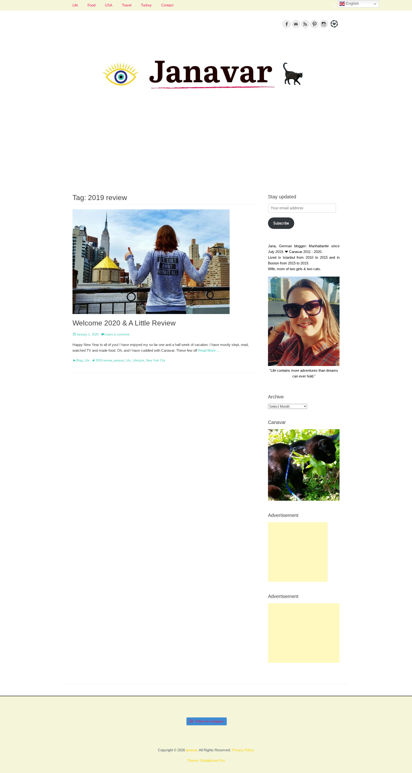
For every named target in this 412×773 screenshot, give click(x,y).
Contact (167, 5)
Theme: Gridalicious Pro (206, 760)
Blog (79, 360)
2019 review (104, 360)
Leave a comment (117, 334)
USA (108, 5)
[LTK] (334, 28)
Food (91, 5)
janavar (119, 360)
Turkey (146, 5)
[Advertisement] (206, 148)
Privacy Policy (243, 750)
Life (75, 5)
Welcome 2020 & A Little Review (124, 323)
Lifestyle (138, 360)
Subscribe (281, 223)
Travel (126, 5)
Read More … (209, 350)
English (352, 3)
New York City (155, 360)
